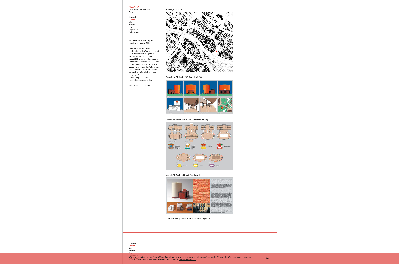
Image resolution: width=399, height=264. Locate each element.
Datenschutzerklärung (188, 259)
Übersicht (133, 17)
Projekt (132, 19)
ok (267, 257)
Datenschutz (134, 32)
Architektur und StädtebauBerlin (140, 9)
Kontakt (132, 24)
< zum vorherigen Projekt (177, 218)
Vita (130, 22)
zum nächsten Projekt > (199, 218)
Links (131, 27)
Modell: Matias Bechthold (139, 85)
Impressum (133, 29)
